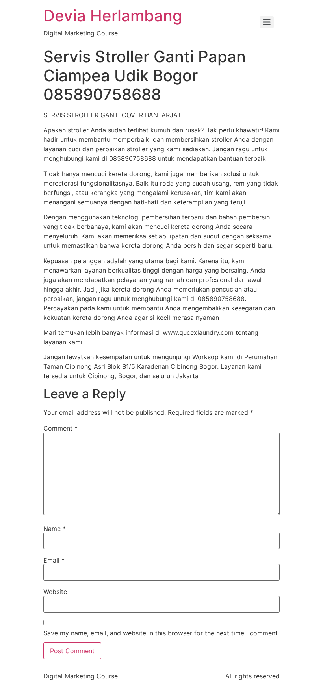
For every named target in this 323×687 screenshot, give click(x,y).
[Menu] (267, 22)
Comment (60, 428)
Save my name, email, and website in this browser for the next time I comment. (161, 633)
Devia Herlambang (112, 15)
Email (54, 560)
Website (55, 592)
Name (54, 528)
